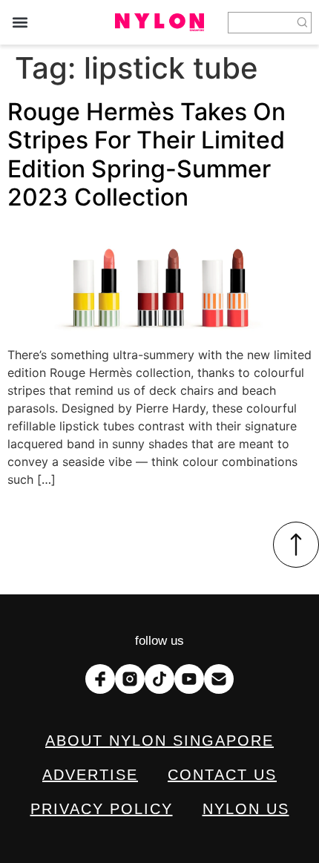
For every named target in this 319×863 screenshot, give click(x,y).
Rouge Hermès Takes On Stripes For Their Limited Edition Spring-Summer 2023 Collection (146, 154)
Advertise (90, 775)
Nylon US (246, 809)
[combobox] (261, 22)
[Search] (303, 22)
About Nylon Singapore (159, 740)
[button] (19, 22)
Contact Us (222, 775)
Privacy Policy (101, 809)
